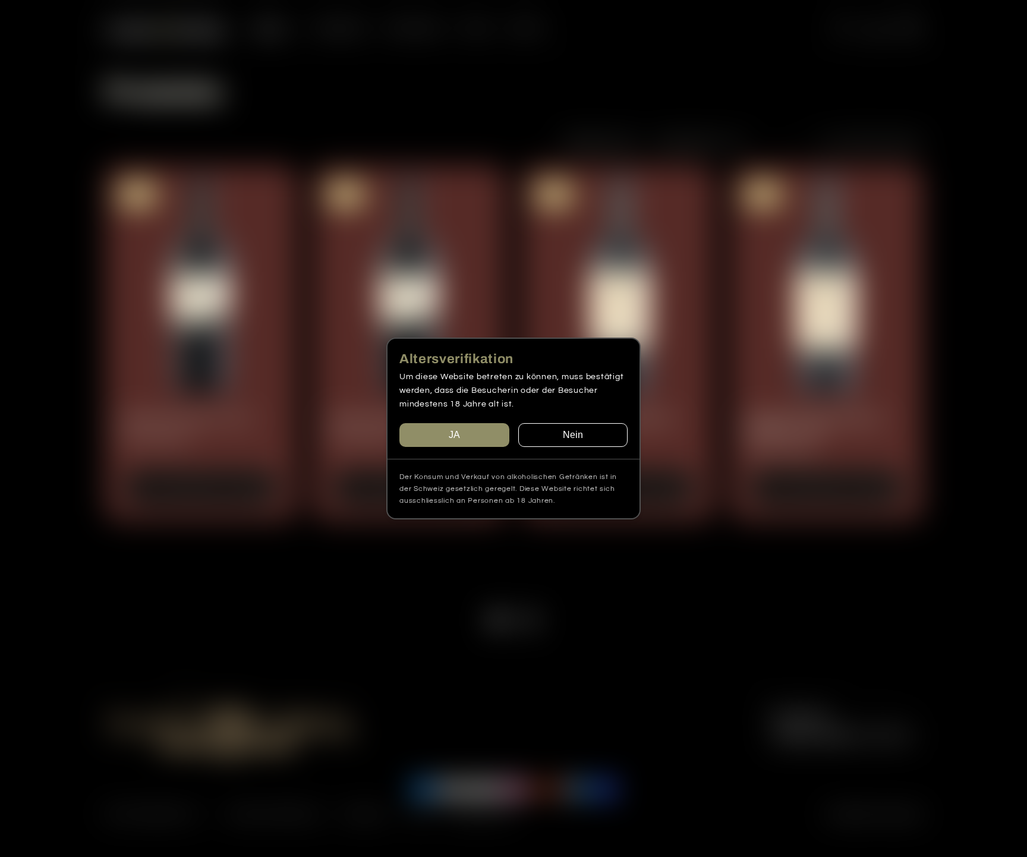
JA (454, 435)
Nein (573, 435)
